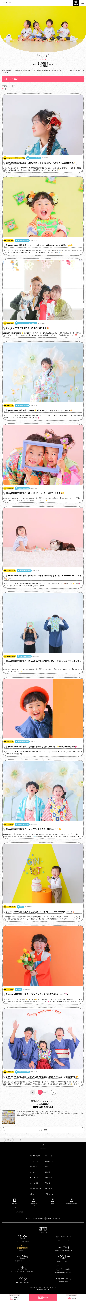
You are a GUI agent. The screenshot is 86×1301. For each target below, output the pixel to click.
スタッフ (32, 1172)
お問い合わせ (49, 1194)
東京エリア (9, 1140)
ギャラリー (33, 1167)
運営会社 (28, 1218)
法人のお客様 (56, 1218)
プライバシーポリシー (39, 1218)
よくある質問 (34, 1183)
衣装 (46, 1167)
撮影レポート (49, 1161)
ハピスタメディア (35, 1188)
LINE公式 (14, 1203)
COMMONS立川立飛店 (71, 1203)
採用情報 (48, 1218)
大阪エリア (33, 1194)
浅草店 (52, 1203)
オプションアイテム (36, 1178)
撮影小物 (48, 1172)
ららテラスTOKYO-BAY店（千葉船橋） (14, 1212)
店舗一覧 (48, 1183)
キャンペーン (34, 1161)
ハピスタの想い (35, 1156)
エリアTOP (43, 1130)
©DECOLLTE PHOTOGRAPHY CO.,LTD (46, 1287)
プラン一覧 (48, 1156)
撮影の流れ (48, 1178)
